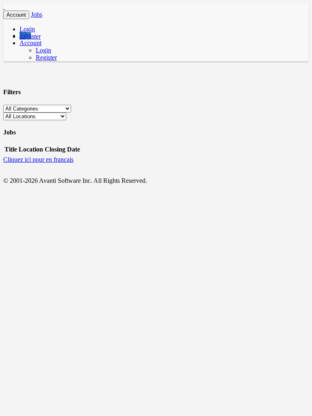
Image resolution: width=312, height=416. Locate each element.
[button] (36, 14)
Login (27, 29)
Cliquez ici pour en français (38, 159)
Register (46, 57)
